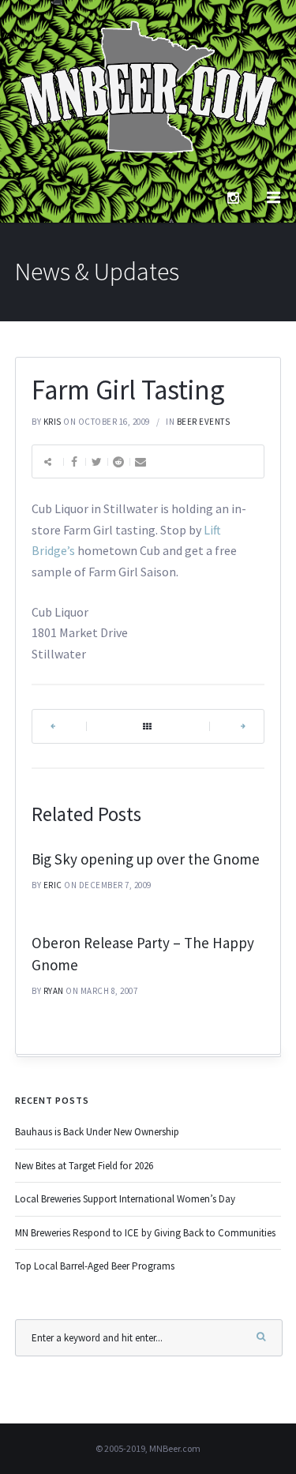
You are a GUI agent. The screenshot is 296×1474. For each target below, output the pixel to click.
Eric (52, 885)
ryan (53, 990)
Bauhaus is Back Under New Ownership (97, 1131)
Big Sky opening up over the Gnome (146, 859)
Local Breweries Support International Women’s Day (125, 1199)
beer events (203, 421)
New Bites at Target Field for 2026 (84, 1165)
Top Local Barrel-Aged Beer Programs (94, 1266)
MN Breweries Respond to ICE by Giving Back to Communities (145, 1233)
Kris (52, 421)
